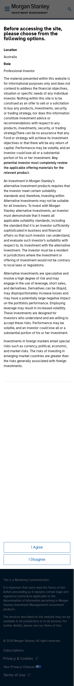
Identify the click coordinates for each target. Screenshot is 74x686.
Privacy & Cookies (18, 658)
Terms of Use (14, 675)
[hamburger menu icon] (7, 9)
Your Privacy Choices (19, 667)
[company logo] (30, 9)
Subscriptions (13, 650)
